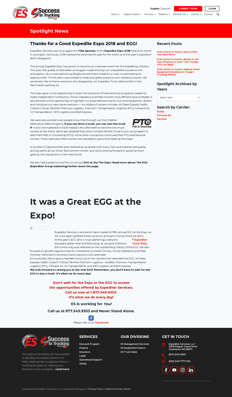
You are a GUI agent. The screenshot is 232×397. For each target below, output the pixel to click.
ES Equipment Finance (133, 348)
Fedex (160, 111)
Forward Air (164, 115)
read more (62, 369)
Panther (162, 119)
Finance (83, 348)
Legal (82, 356)
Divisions (163, 14)
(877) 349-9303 (177, 354)
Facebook (101, 322)
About (114, 14)
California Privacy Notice (118, 389)
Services (148, 14)
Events (195, 14)
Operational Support (90, 359)
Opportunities (131, 14)
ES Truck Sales (129, 352)
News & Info (179, 14)
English (155, 8)
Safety (83, 363)
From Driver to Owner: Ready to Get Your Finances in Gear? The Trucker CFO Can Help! (178, 62)
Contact (208, 14)
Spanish (166, 8)
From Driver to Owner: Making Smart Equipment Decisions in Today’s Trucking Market (178, 72)
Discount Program (89, 344)
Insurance (84, 352)
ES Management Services (135, 344)
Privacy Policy (95, 389)
